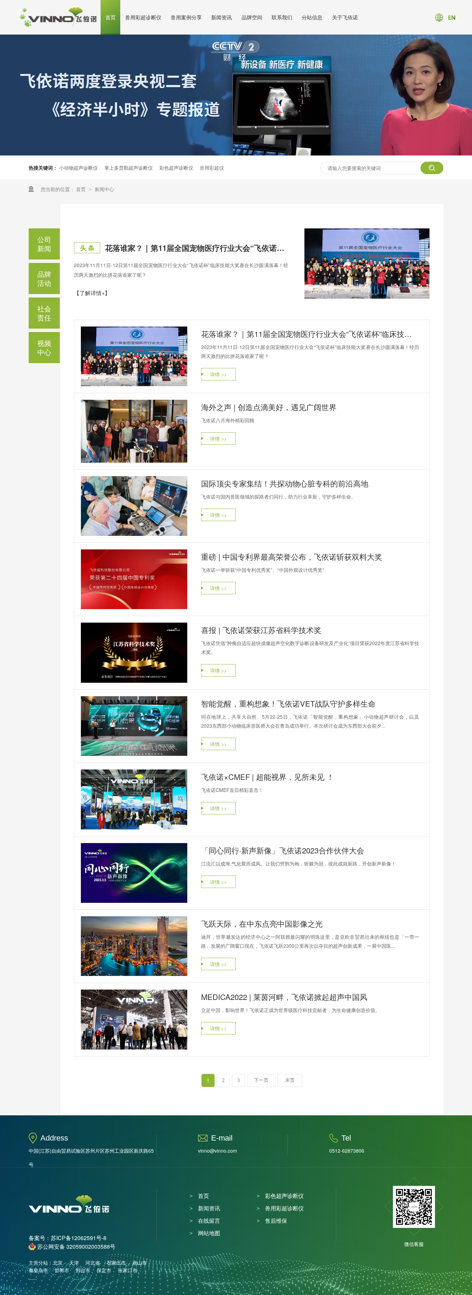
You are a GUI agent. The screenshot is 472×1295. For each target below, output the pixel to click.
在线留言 (209, 1221)
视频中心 (44, 347)
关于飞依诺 (345, 17)
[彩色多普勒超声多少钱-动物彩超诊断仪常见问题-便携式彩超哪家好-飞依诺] (58, 25)
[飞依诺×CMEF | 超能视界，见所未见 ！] (134, 799)
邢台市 (83, 1270)
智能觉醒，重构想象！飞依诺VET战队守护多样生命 (288, 703)
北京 (58, 1262)
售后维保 (276, 1221)
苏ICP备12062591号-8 (78, 1238)
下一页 (261, 1080)
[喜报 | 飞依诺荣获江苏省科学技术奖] (134, 652)
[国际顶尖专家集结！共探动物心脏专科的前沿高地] (134, 506)
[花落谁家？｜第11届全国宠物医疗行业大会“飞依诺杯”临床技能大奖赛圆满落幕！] (366, 263)
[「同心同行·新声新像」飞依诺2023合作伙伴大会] (134, 873)
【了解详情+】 (92, 293)
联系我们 (282, 17)
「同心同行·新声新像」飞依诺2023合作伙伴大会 (282, 850)
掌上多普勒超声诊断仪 (128, 167)
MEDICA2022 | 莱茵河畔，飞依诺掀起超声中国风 (284, 996)
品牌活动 (44, 278)
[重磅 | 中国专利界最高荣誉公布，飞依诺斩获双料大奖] (134, 579)
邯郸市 (62, 1270)
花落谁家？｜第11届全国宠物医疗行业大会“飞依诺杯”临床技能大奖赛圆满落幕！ (196, 247)
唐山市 (139, 1262)
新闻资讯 (221, 17)
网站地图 (209, 1233)
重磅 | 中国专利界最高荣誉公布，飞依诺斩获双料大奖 (291, 556)
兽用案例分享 (186, 17)
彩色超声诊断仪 (176, 167)
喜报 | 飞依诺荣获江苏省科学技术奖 (261, 629)
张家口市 (127, 1270)
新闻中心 (104, 189)
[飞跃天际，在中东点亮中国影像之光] (134, 946)
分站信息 (312, 17)
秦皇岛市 (38, 1270)
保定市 (104, 1270)
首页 (110, 17)
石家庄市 (116, 1262)
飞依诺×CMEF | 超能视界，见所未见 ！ (267, 776)
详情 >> (218, 374)
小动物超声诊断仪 (78, 167)
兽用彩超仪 (212, 167)
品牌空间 (252, 17)
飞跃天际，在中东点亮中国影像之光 (262, 923)
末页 (290, 1080)
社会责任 (44, 312)
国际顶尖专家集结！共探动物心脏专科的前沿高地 (284, 483)
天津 (74, 1262)
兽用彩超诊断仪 (143, 17)
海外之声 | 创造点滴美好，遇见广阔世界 (269, 406)
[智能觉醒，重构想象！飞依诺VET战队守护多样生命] (134, 726)
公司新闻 (44, 243)
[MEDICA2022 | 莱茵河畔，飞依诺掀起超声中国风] (134, 1020)
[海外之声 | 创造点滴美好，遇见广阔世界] (134, 431)
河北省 (92, 1262)
